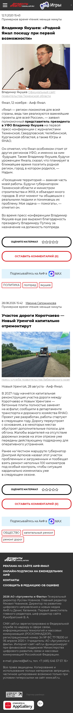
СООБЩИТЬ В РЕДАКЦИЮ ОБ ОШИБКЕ (31, 585)
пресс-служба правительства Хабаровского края (36, 379)
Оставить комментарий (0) (36, 256)
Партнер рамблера (35, 694)
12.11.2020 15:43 (11, 15)
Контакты (11, 580)
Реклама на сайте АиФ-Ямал (26, 566)
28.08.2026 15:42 (12, 303)
